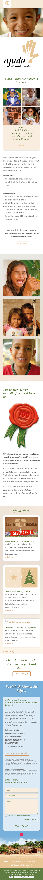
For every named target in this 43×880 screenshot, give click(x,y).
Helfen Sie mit (21, 244)
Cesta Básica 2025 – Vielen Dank (20, 542)
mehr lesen (9, 557)
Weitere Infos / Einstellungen (24, 877)
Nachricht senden (30, 820)
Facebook (29, 865)
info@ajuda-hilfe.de (18, 865)
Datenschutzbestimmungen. (23, 815)
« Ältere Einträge (8, 652)
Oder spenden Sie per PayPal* (17, 753)
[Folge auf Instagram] (21, 834)
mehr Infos (21, 146)
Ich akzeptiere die (19, 815)
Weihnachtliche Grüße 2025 (17, 592)
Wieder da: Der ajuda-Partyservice (20, 628)
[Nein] (41, 874)
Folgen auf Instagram (21, 674)
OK (11, 877)
